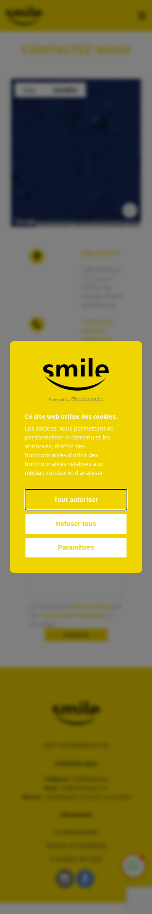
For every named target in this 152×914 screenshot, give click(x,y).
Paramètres (76, 547)
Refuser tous (76, 523)
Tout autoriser (76, 499)
